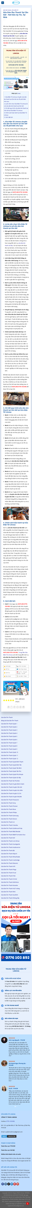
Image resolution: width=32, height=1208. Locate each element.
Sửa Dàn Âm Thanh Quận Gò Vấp (11, 778)
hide (19, 93)
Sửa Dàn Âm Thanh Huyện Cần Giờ (11, 787)
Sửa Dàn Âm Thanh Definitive (10, 882)
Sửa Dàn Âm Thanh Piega (8, 869)
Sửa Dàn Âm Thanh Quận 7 (9, 743)
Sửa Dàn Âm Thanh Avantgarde (10, 844)
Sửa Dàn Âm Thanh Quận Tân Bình (11, 768)
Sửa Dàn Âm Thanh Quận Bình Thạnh (12, 762)
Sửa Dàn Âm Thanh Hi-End (9, 879)
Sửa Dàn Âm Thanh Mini (8, 892)
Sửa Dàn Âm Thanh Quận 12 (9, 758)
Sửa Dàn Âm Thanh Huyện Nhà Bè (11, 796)
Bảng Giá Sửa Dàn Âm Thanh (9, 720)
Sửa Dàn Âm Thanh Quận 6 (9, 739)
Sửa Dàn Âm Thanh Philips (9, 812)
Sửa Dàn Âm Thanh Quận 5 (9, 736)
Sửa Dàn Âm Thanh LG (8, 822)
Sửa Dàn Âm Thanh (7, 717)
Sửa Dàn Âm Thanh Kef (8, 838)
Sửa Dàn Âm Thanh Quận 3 (9, 730)
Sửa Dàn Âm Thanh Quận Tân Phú (11, 771)
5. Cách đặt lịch (8, 117)
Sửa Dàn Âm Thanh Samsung (9, 815)
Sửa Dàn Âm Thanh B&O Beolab (10, 831)
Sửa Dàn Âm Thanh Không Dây (10, 898)
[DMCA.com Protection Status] (9, 1136)
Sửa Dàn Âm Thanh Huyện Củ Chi (11, 793)
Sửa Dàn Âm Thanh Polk (8, 876)
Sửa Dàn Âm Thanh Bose (8, 809)
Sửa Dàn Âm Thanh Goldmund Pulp (11, 828)
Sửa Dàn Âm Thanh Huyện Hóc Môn (12, 790)
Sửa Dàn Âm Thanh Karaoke (9, 885)
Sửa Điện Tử (15, 10)
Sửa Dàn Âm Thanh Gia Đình (9, 895)
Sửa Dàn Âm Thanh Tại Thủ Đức (10, 781)
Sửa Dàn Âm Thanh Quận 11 (9, 755)
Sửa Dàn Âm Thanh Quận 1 (9, 724)
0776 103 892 (10, 1121)
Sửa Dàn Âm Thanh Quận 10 (9, 752)
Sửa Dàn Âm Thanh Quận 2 (9, 727)
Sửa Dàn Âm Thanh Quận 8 (9, 746)
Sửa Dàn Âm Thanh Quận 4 (9, 733)
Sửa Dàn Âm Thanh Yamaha (9, 825)
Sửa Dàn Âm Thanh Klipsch (9, 854)
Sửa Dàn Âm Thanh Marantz (9, 863)
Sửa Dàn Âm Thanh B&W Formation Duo (13, 835)
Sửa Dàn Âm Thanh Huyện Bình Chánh (12, 784)
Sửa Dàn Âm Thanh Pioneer (9, 806)
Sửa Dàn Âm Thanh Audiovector (10, 847)
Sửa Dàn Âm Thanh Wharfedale (10, 857)
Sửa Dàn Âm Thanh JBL (8, 850)
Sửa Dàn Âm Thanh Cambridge (10, 860)
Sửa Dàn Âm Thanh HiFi (8, 866)
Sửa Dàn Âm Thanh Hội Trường (10, 888)
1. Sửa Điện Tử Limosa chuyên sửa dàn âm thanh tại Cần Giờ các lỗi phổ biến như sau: (15, 99)
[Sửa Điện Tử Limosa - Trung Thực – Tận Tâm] (16, 2)
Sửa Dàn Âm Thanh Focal (8, 873)
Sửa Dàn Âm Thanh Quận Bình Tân (11, 765)
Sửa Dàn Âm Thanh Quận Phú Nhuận (12, 774)
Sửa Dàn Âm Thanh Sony (8, 803)
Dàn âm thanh (7, 10)
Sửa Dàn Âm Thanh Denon (9, 819)
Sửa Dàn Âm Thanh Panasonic (10, 800)
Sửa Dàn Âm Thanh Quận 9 (9, 749)
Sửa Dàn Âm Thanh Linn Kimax (10, 841)
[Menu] (2, 2)
